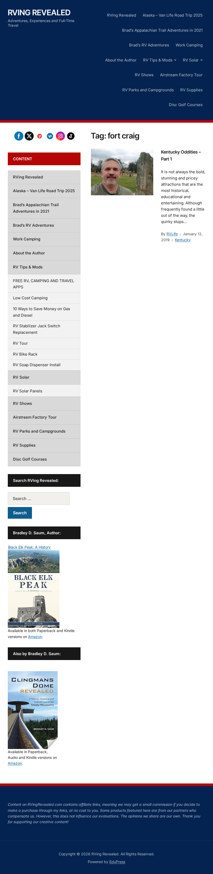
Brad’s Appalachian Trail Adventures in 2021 (162, 30)
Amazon (35, 636)
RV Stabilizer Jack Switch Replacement (36, 329)
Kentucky (183, 240)
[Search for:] (44, 498)
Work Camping (189, 45)
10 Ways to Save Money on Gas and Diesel (41, 312)
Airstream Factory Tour (181, 74)
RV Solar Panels (27, 391)
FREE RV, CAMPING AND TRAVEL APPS (43, 284)
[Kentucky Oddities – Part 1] (122, 171)
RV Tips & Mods (157, 60)
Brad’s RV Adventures (149, 45)
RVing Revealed (39, 12)
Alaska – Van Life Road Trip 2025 (173, 15)
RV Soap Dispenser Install (37, 364)
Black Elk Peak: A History (29, 547)
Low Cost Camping (30, 297)
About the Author (121, 60)
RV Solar (191, 60)
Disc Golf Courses (186, 104)
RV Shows (144, 74)
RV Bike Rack (25, 354)
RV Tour (20, 343)
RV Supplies (191, 89)
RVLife (172, 234)
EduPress (117, 861)
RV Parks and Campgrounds (148, 89)
